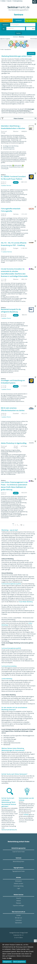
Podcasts (18, 903)
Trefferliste (31, 53)
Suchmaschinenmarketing (9, 666)
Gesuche (9, 1)
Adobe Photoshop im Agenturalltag (13, 443)
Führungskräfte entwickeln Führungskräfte (10, 210)
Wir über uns (18, 918)
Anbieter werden (18, 883)
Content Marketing (7, 678)
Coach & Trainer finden (18, 851)
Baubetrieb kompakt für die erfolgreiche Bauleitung (11, 310)
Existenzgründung (17, 1)
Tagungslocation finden (18, 871)
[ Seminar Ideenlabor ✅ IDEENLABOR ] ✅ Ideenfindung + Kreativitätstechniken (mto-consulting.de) (12, 167)
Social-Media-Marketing (26, 601)
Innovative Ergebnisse (9, 149)
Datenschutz (18, 922)
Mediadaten (18, 881)
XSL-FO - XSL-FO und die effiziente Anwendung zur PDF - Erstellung (13, 244)
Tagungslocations (31, 20)
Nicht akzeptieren (19, 961)
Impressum (18, 920)
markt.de (18, 8)
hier (10, 958)
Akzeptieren (7, 961)
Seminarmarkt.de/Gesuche (9, 829)
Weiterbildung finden (18, 861)
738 (21, 525)
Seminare (19, 20)
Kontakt (18, 915)
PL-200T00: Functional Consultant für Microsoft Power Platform (13, 177)
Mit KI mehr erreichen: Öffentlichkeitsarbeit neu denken (13, 409)
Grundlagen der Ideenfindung (10, 146)
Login (18, 888)
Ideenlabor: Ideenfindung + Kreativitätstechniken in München (13, 127)
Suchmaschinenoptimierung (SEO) (11, 584)
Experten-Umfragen (18, 905)
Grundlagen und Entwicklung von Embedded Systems (13, 381)
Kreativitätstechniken (8, 147)
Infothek (3, 1)
